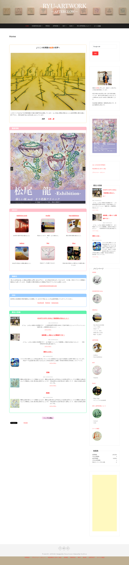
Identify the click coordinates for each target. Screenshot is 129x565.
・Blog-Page (95, 398)
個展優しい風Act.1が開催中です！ (53, 335)
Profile (48, 26)
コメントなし (48, 329)
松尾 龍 (51, 119)
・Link (94, 423)
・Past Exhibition (97, 357)
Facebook (40, 303)
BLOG (94, 383)
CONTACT (92, 557)
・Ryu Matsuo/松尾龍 (98, 325)
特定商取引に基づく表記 (54, 557)
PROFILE (94, 310)
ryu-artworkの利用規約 (98, 165)
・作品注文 (95, 377)
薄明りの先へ (48, 352)
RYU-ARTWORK (51, 554)
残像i (48, 372)
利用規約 (27, 557)
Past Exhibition (74, 215)
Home (27, 26)
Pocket (26, 423)
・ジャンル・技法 (96, 330)
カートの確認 (97, 26)
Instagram (54, 303)
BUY (64, 26)
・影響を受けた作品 (97, 332)
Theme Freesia (68, 554)
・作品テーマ (95, 328)
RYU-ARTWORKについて (83, 26)
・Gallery (95, 355)
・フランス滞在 (96, 327)
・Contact (95, 421)
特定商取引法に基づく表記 (99, 168)
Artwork (55, 26)
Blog (71, 26)
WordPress (84, 554)
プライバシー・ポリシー (98, 172)
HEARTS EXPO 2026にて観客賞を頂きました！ (53, 318)
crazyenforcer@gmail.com (48, 286)
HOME (94, 272)
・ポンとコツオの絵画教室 (99, 400)
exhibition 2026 (36, 26)
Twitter (47, 303)
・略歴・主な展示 (96, 334)
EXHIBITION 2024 (97, 291)
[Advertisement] (104, 503)
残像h (48, 393)
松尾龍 (97, 88)
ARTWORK (95, 340)
